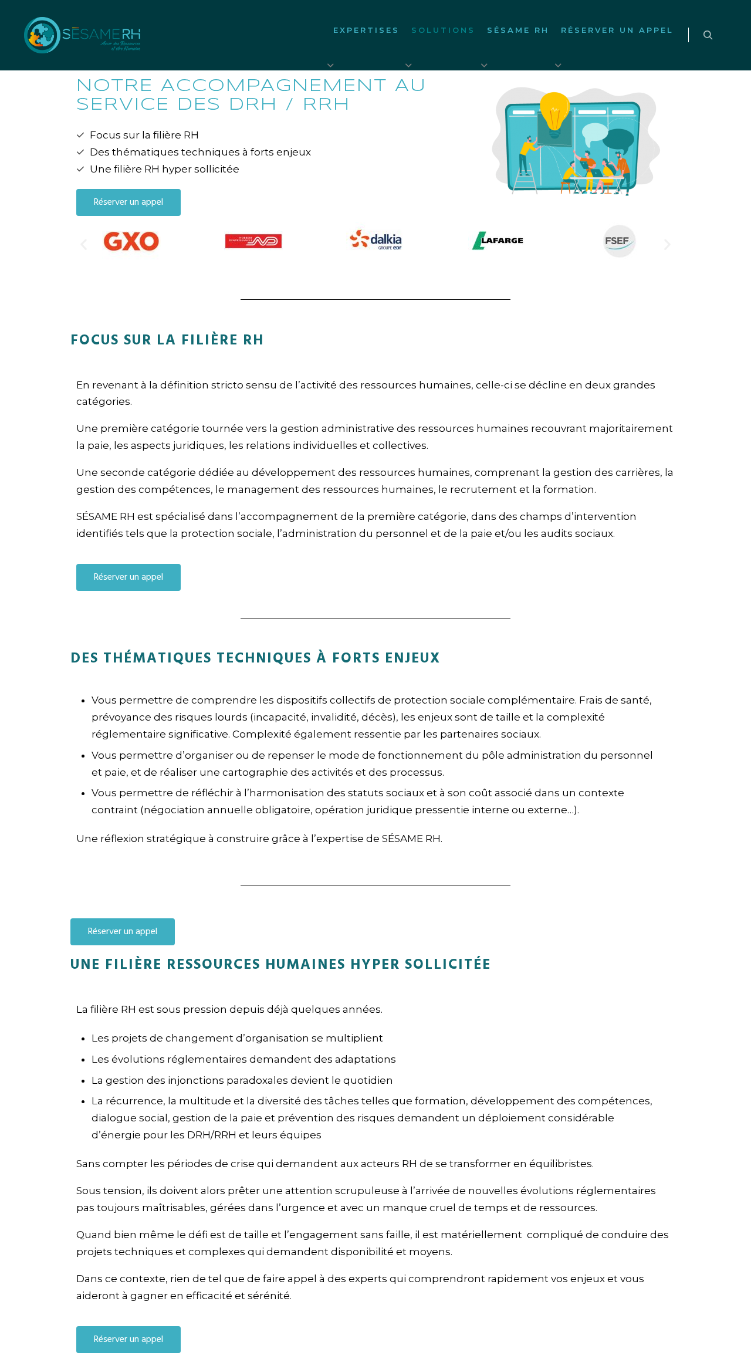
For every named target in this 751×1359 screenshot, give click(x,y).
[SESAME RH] (82, 35)
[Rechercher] (708, 35)
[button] (83, 244)
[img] (330, 65)
